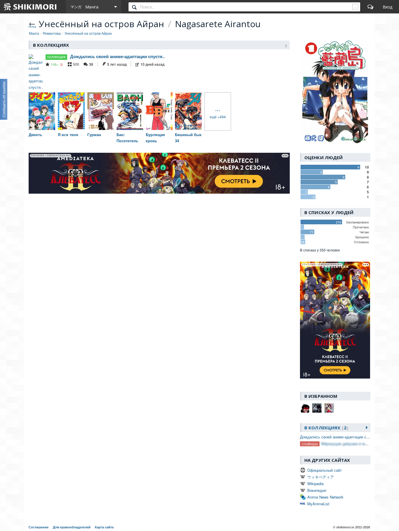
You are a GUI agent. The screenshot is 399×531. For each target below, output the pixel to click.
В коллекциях (325, 428)
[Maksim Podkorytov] (317, 408)
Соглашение (38, 527)
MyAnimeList (318, 503)
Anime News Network (325, 497)
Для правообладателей (72, 527)
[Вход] (387, 6)
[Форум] (370, 6)
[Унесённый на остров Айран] (335, 92)
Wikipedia (315, 483)
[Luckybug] (305, 408)
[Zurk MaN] (329, 408)
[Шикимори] (30, 6)
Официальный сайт (324, 470)
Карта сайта (104, 527)
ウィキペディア (320, 477)
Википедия (316, 490)
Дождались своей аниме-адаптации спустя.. (117, 56)
